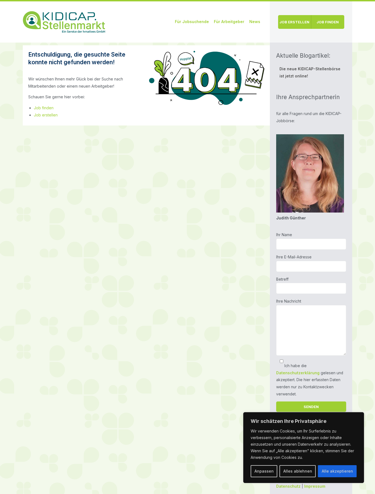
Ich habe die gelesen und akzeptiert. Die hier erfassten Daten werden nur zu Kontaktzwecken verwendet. (309, 380)
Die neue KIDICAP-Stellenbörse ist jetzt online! (309, 72)
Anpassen (264, 471)
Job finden (328, 22)
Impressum (314, 486)
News (254, 21)
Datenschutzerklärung (298, 373)
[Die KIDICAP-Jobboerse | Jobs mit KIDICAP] (64, 21)
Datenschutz (288, 486)
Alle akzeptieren (337, 471)
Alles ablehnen (297, 471)
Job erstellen (294, 22)
